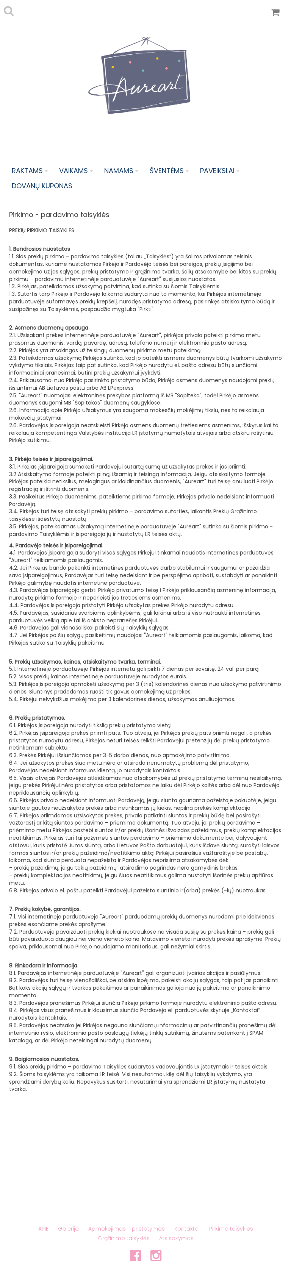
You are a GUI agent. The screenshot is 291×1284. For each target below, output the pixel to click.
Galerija (68, 1228)
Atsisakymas (176, 1238)
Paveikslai (217, 170)
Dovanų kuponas (42, 186)
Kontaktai (187, 1228)
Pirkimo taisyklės (231, 1228)
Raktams (27, 170)
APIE (43, 1228)
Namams (118, 170)
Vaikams (73, 170)
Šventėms (167, 170)
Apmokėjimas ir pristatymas (126, 1228)
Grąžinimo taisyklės (124, 1238)
